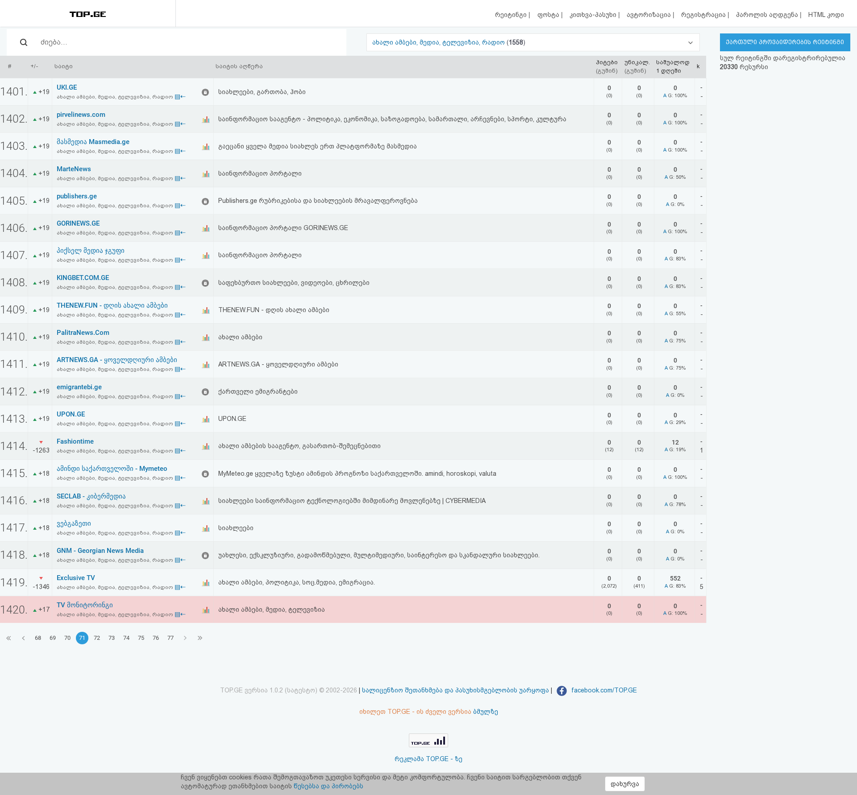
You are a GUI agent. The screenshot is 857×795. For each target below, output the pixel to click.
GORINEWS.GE (78, 223)
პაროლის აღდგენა (768, 14)
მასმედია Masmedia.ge (93, 142)
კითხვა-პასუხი (594, 14)
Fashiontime (75, 441)
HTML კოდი (826, 14)
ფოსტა (549, 14)
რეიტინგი (511, 14)
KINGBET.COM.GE (83, 278)
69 (53, 637)
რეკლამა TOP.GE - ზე (428, 758)
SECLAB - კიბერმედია (91, 496)
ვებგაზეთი (74, 523)
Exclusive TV (76, 578)
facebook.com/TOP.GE (603, 690)
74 (126, 637)
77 (170, 637)
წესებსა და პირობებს (328, 786)
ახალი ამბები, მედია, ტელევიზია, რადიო (439, 42)
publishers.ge (77, 196)
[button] (532, 42)
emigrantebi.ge (79, 387)
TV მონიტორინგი (85, 605)
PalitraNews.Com (83, 333)
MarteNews (74, 169)
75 (141, 637)
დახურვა (625, 783)
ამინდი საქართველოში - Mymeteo (112, 469)
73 (111, 637)
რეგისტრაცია (704, 14)
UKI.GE (67, 87)
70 (67, 637)
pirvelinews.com (81, 115)
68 (38, 637)
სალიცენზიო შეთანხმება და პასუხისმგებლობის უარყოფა (455, 690)
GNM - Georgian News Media (100, 551)
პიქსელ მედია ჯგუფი (91, 251)
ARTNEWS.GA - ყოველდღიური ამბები (117, 360)
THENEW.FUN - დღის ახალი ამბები (112, 305)
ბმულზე (485, 711)
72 (97, 637)
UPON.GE (71, 414)
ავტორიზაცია (650, 14)
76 (156, 637)
